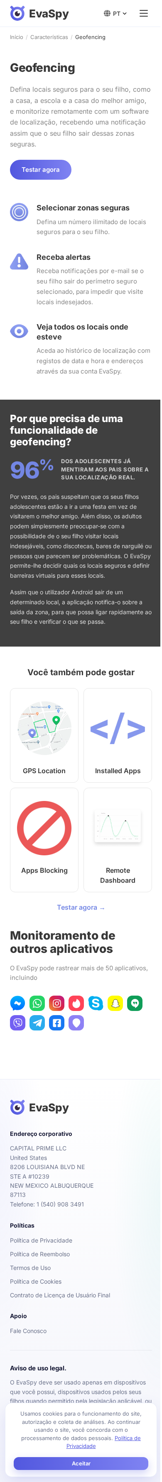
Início (16, 37)
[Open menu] (143, 13)
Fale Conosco (28, 1330)
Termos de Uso (30, 1267)
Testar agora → (81, 907)
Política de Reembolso (40, 1253)
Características (49, 37)
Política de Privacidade (41, 1240)
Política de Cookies (35, 1281)
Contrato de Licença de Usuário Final (60, 1295)
